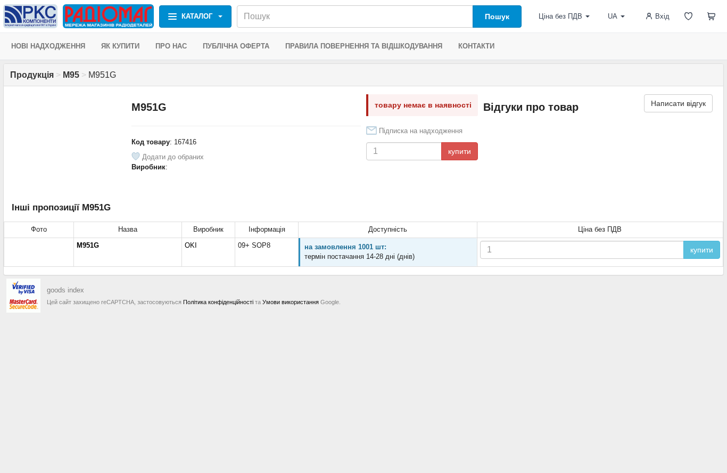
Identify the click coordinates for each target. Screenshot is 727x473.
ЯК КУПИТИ (120, 46)
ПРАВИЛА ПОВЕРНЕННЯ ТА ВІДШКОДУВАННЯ (363, 46)
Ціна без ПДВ (560, 16)
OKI (191, 245)
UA (612, 16)
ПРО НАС (171, 46)
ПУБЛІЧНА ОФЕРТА (236, 46)
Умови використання (290, 302)
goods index (65, 290)
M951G (88, 245)
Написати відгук (678, 103)
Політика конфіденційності (218, 302)
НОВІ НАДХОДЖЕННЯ (48, 46)
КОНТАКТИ (476, 46)
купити (459, 151)
